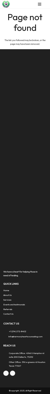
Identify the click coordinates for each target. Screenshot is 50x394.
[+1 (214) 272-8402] (6, 331)
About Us (7, 295)
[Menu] (39, 4)
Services (7, 299)
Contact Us (8, 314)
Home (6, 290)
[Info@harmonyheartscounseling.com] (5, 336)
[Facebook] (6, 373)
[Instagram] (12, 373)
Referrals (7, 309)
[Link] (6, 4)
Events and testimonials (14, 304)
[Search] (46, 4)
